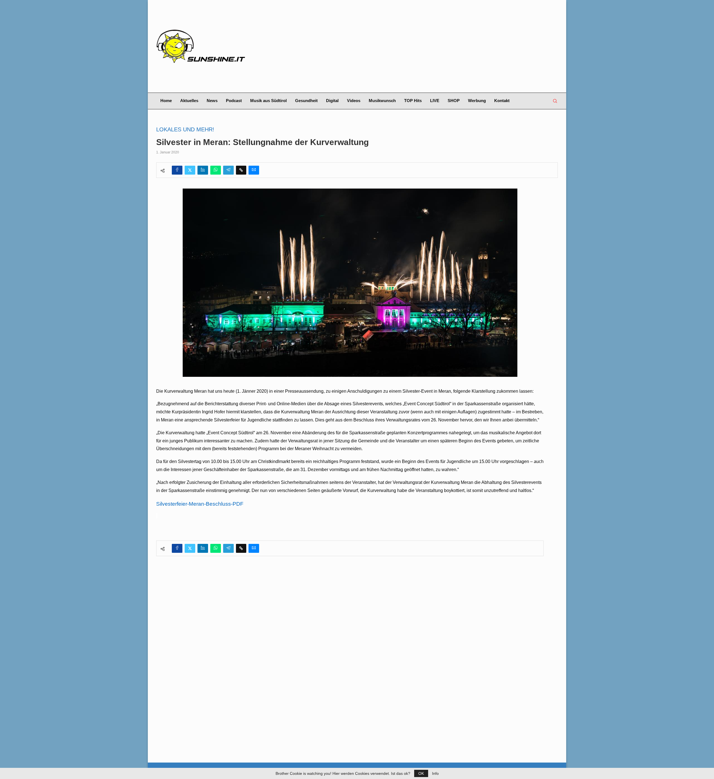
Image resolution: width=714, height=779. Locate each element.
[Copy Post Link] (241, 170)
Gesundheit (306, 100)
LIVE (434, 100)
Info (435, 773)
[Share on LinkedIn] (202, 170)
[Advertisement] (425, 46)
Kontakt (502, 100)
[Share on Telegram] (228, 170)
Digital (332, 100)
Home (166, 100)
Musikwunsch (382, 100)
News (212, 100)
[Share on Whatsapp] (215, 170)
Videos (353, 100)
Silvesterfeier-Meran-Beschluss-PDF (199, 504)
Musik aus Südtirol (268, 100)
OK (421, 773)
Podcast (234, 100)
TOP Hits (413, 100)
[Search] (555, 101)
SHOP (454, 100)
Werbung (477, 100)
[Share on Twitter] (190, 170)
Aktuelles (189, 100)
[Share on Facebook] (177, 170)
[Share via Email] (254, 170)
